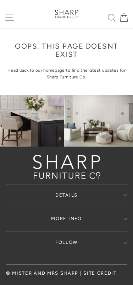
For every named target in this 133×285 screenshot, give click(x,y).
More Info (66, 218)
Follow (66, 242)
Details (66, 195)
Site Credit (100, 273)
